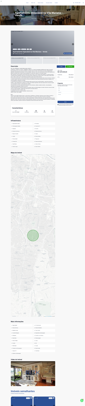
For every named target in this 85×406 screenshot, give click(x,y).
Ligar (62, 66)
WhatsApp (70, 66)
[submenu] (83, 3)
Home (27, 2)
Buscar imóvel (40, 2)
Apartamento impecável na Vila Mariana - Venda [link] (45, 18)
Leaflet (45, 316)
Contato (56, 2)
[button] (12, 44)
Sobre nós (33, 2)
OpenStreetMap (49, 316)
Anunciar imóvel (49, 2)
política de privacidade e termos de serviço (65, 105)
